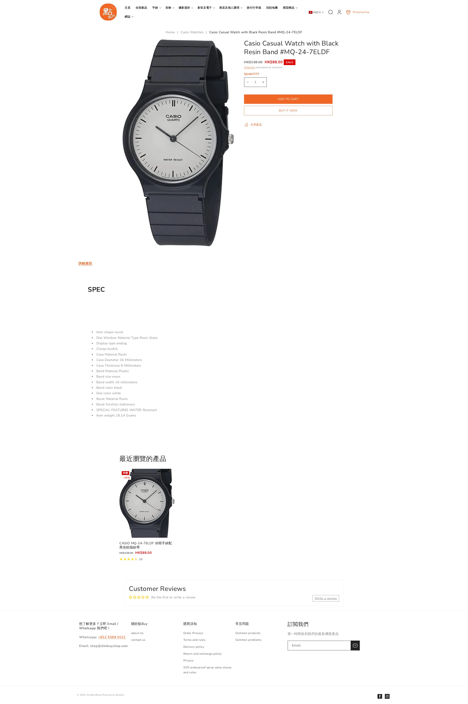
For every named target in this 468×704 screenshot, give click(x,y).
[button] (156, 7)
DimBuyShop (94, 694)
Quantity (251, 74)
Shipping (249, 67)
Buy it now (288, 110)
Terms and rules (194, 640)
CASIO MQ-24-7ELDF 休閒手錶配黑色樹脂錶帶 (147, 503)
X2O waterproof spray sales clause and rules (207, 669)
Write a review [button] (326, 598)
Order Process (193, 633)
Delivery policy (193, 647)
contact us (138, 640)
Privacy (188, 660)
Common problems (248, 640)
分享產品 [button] (256, 124)
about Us (137, 633)
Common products (248, 633)
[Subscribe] (355, 645)
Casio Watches (192, 32)
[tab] (85, 263)
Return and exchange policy (202, 654)
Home (171, 32)
